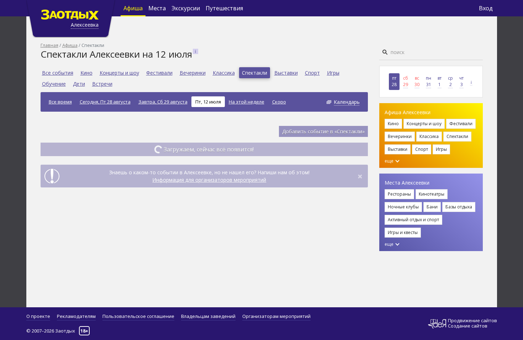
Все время (60, 102)
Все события (57, 72)
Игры (333, 72)
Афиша (133, 8)
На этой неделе (246, 102)
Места (157, 8)
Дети (79, 83)
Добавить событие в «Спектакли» (323, 131)
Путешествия (224, 8)
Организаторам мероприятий (276, 316)
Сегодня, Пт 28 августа (105, 102)
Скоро (279, 102)
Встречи (102, 83)
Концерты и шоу (119, 72)
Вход (486, 8)
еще (390, 161)
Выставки (286, 72)
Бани (432, 207)
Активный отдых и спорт (413, 220)
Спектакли (254, 72)
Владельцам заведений (208, 316)
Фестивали (159, 72)
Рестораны (399, 194)
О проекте (38, 316)
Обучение (54, 83)
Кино (86, 72)
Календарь (347, 102)
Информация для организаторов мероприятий (209, 179)
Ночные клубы (403, 207)
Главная (49, 45)
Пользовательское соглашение (138, 316)
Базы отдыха (458, 207)
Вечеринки (193, 72)
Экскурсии (185, 8)
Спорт (312, 72)
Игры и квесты (403, 232)
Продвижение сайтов (472, 320)
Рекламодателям (76, 316)
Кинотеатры (431, 194)
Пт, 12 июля (208, 102)
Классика (224, 72)
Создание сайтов (467, 326)
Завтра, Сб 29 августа (162, 102)
